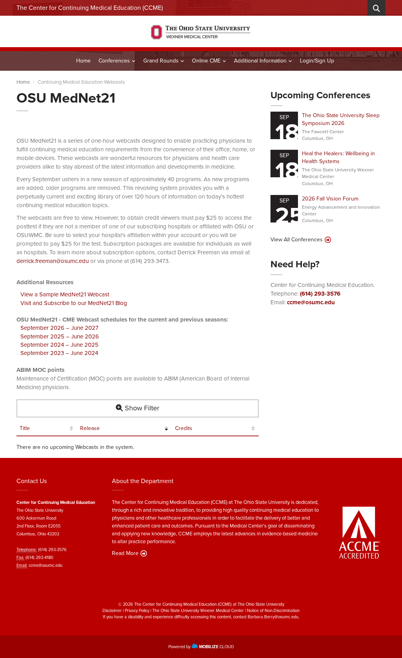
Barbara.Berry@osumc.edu (273, 617)
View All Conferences (296, 240)
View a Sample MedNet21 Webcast (64, 294)
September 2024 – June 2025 (59, 344)
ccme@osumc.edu (311, 302)
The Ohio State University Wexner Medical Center (198, 610)
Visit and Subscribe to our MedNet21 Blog (73, 303)
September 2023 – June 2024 (59, 353)
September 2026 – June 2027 (59, 327)
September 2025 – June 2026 (59, 336)
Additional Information (260, 61)
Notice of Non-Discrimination (273, 610)
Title (25, 428)
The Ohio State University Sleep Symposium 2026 (341, 119)
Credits (183, 428)
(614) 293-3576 (320, 293)
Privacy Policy (137, 610)
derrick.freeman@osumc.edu (52, 261)
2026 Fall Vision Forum (330, 199)
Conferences (114, 61)
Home (83, 61)
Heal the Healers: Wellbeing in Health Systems (338, 157)
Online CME (206, 61)
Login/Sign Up (317, 61)
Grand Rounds (161, 61)
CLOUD (216, 646)
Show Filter (141, 408)
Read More (125, 553)
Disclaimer (112, 610)
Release (90, 428)
